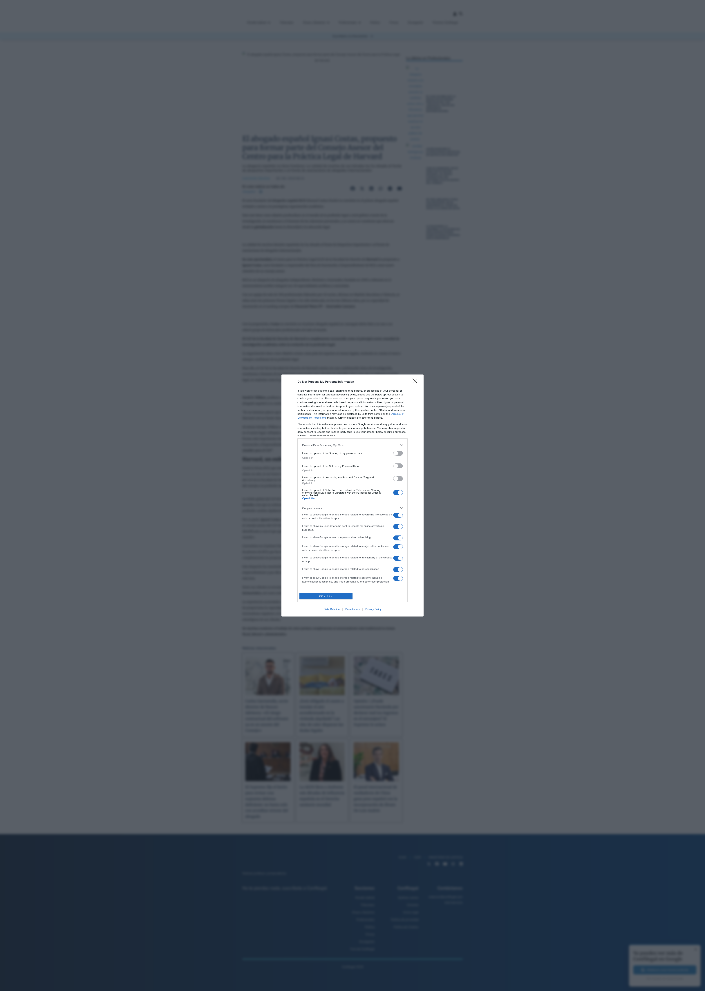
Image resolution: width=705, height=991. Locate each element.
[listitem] (352, 445)
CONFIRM (326, 596)
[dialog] (352, 495)
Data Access (352, 609)
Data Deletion (332, 609)
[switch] (398, 453)
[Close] (416, 382)
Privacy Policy (373, 609)
